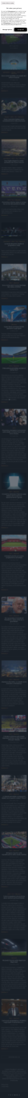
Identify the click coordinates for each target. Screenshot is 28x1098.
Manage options (7, 29)
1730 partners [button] (11, 11)
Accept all (20, 29)
